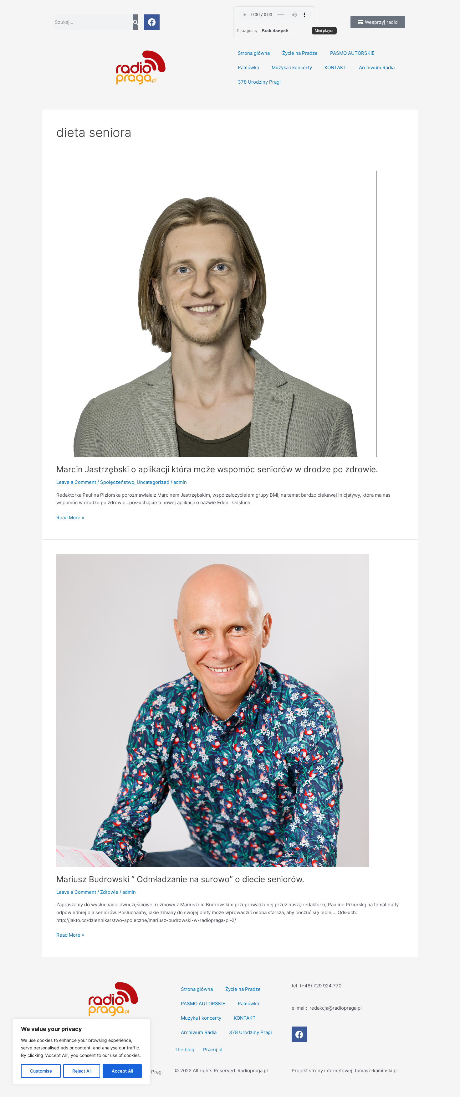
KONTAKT (335, 67)
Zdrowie (109, 892)
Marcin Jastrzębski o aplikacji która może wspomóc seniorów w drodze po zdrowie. (217, 469)
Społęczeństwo (117, 482)
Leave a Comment (76, 482)
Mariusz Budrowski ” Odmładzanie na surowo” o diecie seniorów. (180, 879)
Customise (41, 1071)
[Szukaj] (135, 22)
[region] (81, 1051)
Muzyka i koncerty (292, 67)
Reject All (81, 1071)
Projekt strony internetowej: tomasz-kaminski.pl (345, 1071)
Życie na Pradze (300, 53)
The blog (185, 1050)
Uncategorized (153, 482)
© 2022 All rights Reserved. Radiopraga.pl (221, 1071)
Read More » (70, 517)
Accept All (122, 1071)
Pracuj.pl (212, 1050)
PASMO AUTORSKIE (352, 53)
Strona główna (254, 53)
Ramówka (248, 67)
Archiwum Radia (377, 67)
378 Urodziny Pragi (259, 82)
